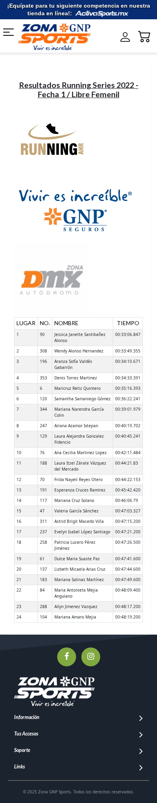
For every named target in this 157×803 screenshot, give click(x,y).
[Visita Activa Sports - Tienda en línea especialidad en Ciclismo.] (102, 13)
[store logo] (53, 36)
